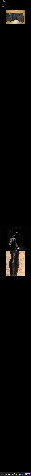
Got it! (27, 473)
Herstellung (10, 6)
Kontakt (17, 6)
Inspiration (14, 6)
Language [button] (21, 6)
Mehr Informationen (18, 475)
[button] (4, 129)
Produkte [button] (7, 6)
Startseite (3, 6)
